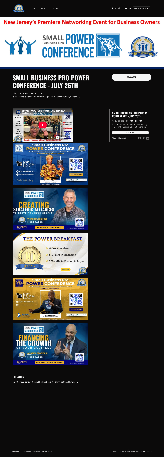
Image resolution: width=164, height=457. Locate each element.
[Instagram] (119, 8)
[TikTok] (122, 8)
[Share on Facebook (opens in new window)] (139, 138)
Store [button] (33, 8)
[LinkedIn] (130, 8)
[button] (31, 451)
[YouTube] (126, 8)
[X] (116, 8)
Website (57, 8)
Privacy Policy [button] (47, 451)
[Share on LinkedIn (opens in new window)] (147, 138)
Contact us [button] (44, 8)
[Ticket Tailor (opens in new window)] (133, 451)
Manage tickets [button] (141, 8)
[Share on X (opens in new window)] (143, 138)
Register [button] (132, 77)
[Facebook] (112, 8)
